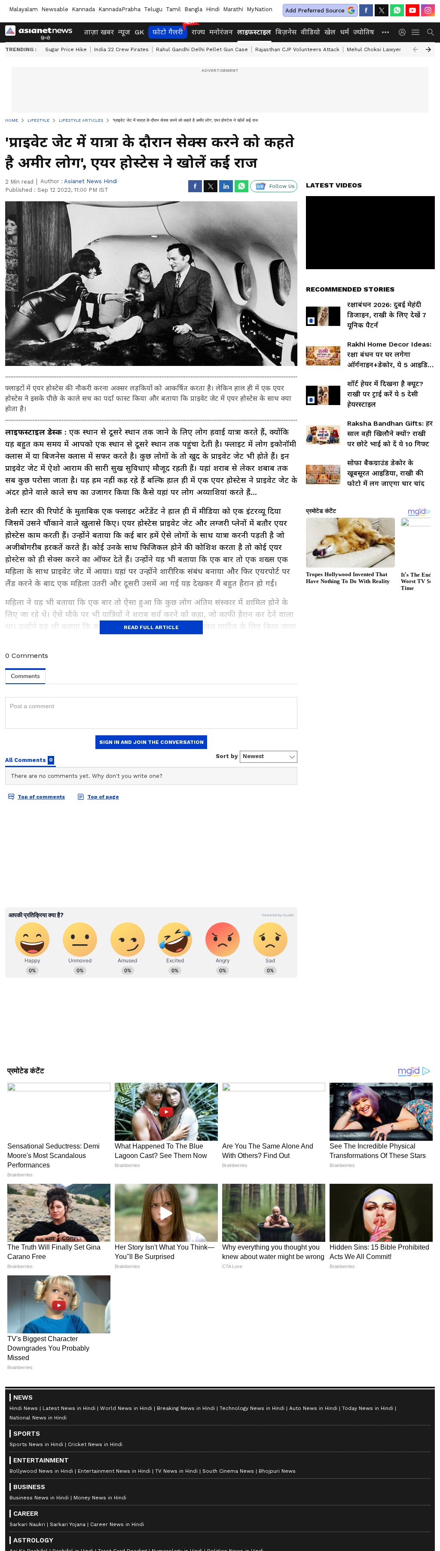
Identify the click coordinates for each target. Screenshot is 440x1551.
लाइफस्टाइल (254, 32)
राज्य (198, 32)
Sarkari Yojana (68, 1524)
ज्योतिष (363, 32)
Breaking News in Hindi (186, 1408)
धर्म (344, 32)
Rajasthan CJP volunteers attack (297, 49)
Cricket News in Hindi (95, 1444)
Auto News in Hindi (313, 1408)
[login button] (404, 32)
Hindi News (23, 1408)
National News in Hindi (38, 1418)
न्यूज (124, 32)
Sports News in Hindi (36, 1444)
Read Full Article (151, 627)
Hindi (213, 9)
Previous (415, 49)
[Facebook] (366, 10)
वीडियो (310, 32)
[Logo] (41, 32)
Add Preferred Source (315, 10)
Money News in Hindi (99, 1498)
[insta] (428, 10)
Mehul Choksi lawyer (374, 49)
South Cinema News (228, 1471)
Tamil (173, 9)
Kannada (83, 9)
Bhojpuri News (277, 1471)
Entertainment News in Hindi (114, 1471)
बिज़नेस (285, 32)
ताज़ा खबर (99, 32)
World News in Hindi (126, 1408)
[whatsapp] (397, 10)
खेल (330, 32)
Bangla (193, 9)
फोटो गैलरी (168, 32)
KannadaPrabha (119, 9)
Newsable (54, 9)
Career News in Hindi (117, 1524)
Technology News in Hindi (252, 1408)
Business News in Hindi (39, 1498)
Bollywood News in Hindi (41, 1471)
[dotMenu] (386, 32)
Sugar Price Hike (66, 49)
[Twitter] (381, 10)
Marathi (233, 9)
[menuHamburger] (416, 32)
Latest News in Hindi (69, 1408)
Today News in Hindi (367, 1408)
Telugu (153, 9)
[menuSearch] (430, 32)
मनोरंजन (221, 32)
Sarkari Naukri (27, 1524)
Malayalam (23, 9)
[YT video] (412, 10)
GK (139, 32)
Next (428, 49)
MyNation (259, 9)
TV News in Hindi (176, 1471)
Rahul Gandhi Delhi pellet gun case (202, 49)
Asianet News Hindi (90, 181)
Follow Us (282, 186)
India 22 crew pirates (121, 49)
